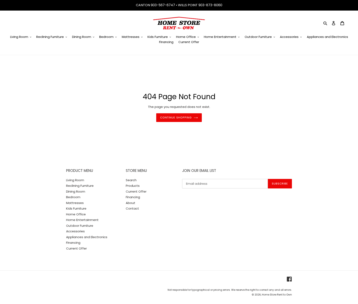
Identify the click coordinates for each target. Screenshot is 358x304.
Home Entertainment (82, 220)
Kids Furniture (76, 208)
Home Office (76, 214)
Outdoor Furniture (79, 225)
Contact (132, 208)
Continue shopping (176, 117)
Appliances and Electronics (86, 237)
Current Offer (76, 248)
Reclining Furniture (80, 185)
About (130, 203)
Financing (73, 242)
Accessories (75, 231)
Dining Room (75, 191)
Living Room (75, 180)
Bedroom (73, 197)
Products (133, 185)
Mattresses (75, 203)
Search (131, 180)
